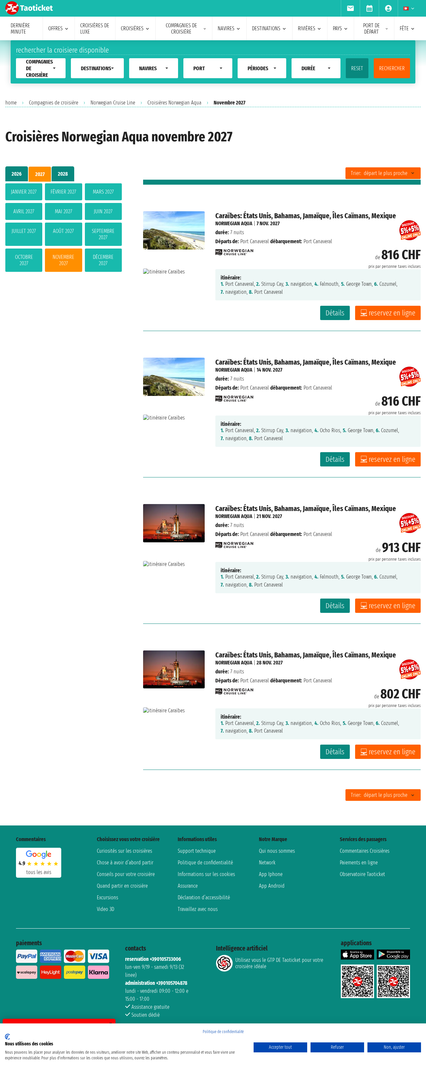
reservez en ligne (392, 312)
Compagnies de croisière (53, 102)
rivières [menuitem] (306, 28)
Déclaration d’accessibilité (204, 897)
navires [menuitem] (226, 28)
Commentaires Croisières (364, 851)
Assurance (188, 886)
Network (267, 862)
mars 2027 (103, 192)
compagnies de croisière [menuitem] (181, 28)
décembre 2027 (103, 260)
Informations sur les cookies (206, 874)
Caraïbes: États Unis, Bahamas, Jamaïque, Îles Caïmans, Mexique (305, 215)
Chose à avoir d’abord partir (125, 862)
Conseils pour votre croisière (126, 874)
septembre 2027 (103, 234)
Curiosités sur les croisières (124, 851)
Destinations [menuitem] (266, 28)
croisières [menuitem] (132, 28)
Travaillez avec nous (198, 909)
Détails (334, 312)
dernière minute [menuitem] (20, 28)
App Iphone (271, 874)
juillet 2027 (24, 231)
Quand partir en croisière (122, 886)
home (11, 102)
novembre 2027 (63, 260)
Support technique (197, 851)
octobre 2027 (24, 260)
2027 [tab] (40, 174)
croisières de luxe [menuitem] (94, 28)
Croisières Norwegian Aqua (174, 102)
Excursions (107, 897)
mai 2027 (63, 211)
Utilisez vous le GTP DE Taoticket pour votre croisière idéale (279, 963)
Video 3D (105, 909)
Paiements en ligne (359, 862)
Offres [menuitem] (55, 28)
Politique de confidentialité (205, 862)
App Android (272, 886)
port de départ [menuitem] (371, 28)
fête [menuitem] (404, 28)
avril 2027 (23, 211)
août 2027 (63, 231)
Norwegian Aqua (233, 223)
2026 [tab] (17, 174)
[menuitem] (350, 8)
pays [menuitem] (337, 28)
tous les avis (38, 872)
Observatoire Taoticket (362, 874)
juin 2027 (103, 211)
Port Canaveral (254, 241)
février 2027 (63, 192)
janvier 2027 (24, 192)
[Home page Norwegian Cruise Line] (234, 250)
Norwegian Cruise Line (113, 102)
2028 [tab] (63, 174)
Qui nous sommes (277, 851)
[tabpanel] (63, 228)
